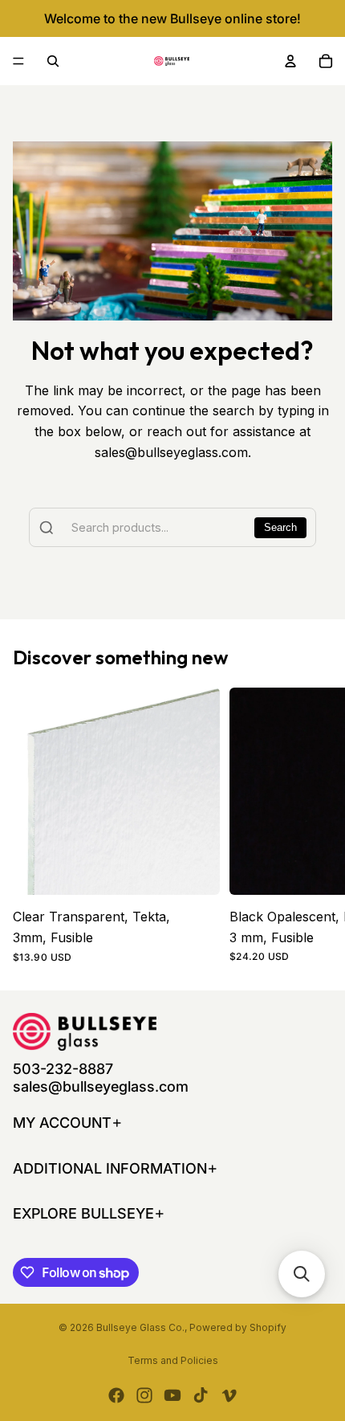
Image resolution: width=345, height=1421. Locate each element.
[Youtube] (172, 1395)
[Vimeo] (228, 1395)
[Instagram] (144, 1395)
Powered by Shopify (237, 1327)
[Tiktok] (200, 1395)
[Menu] (18, 61)
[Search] (53, 61)
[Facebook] (116, 1395)
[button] (301, 1274)
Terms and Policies (173, 1360)
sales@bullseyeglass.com (101, 1086)
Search (280, 527)
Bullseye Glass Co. (140, 1327)
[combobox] (172, 527)
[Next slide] (314, 825)
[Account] (290, 61)
